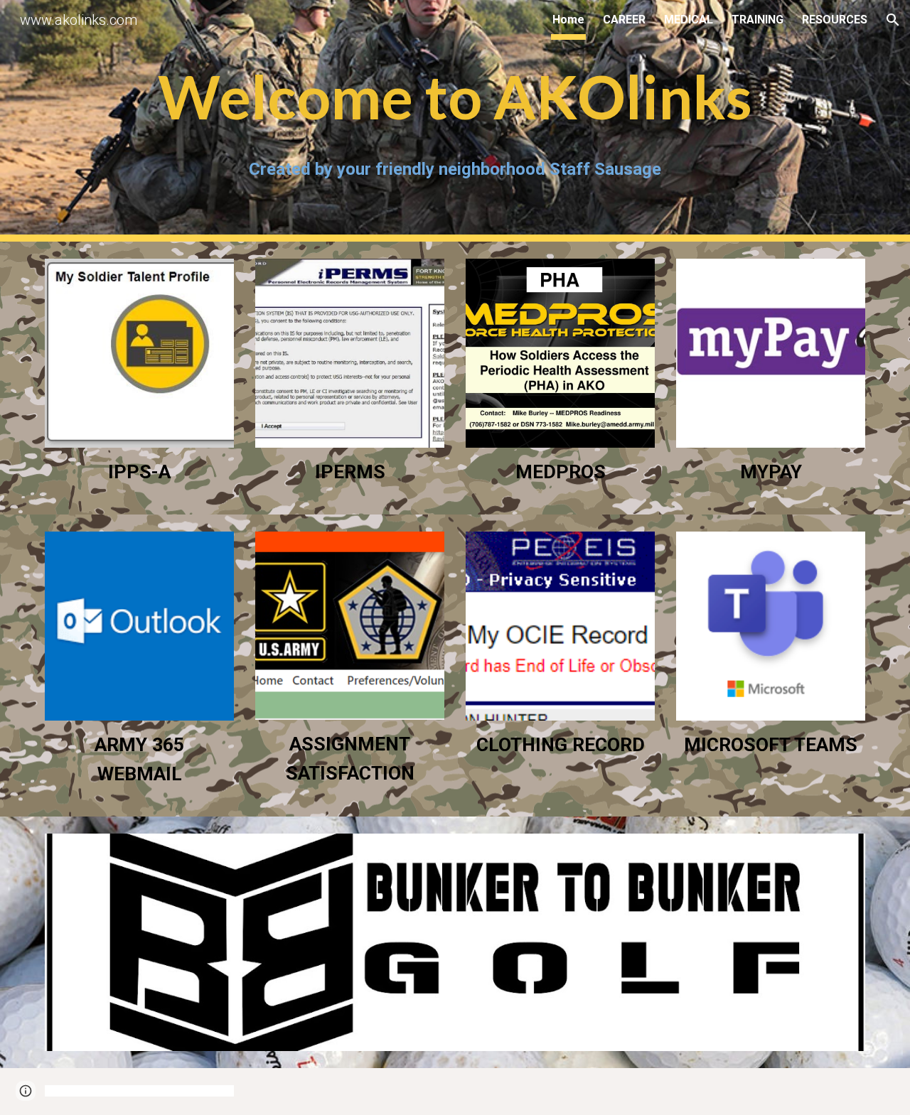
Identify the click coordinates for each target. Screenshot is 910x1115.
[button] (893, 20)
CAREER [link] (624, 19)
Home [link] (568, 19)
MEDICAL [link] (688, 19)
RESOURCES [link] (834, 19)
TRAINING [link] (757, 19)
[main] (455, 97)
